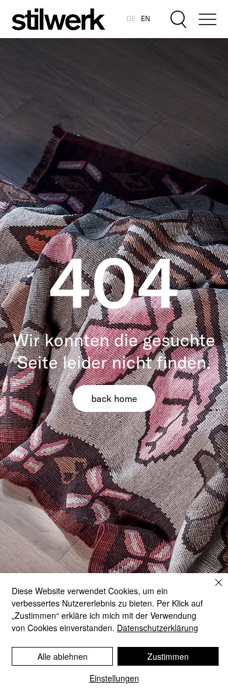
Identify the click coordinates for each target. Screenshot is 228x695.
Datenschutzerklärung (157, 627)
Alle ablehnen (62, 656)
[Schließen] (212, 589)
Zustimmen (168, 656)
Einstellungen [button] (114, 678)
